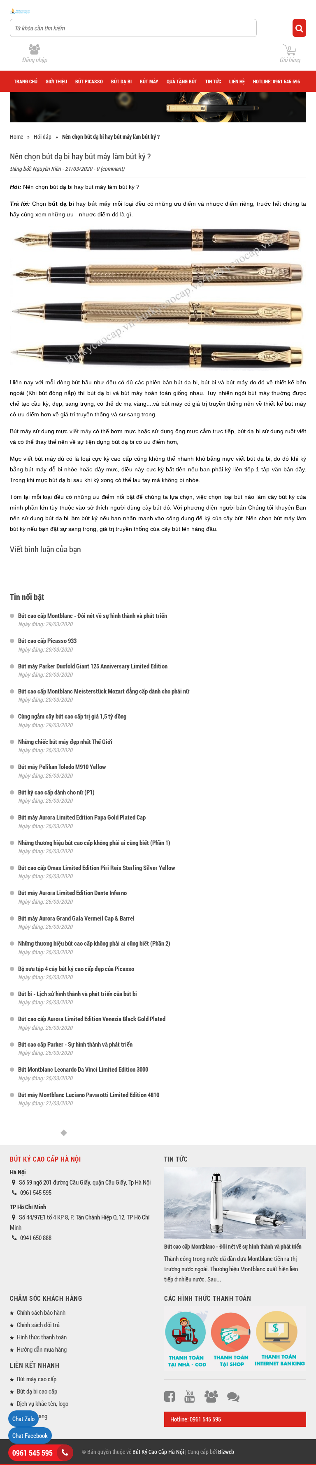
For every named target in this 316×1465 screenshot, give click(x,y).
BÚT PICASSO (89, 81)
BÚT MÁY (149, 81)
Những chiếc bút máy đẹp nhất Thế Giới (65, 741)
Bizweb (226, 1452)
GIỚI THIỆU (56, 81)
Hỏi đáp (42, 136)
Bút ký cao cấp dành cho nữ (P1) (56, 792)
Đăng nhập (34, 59)
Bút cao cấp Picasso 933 (47, 640)
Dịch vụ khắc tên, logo (42, 1403)
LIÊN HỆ (237, 81)
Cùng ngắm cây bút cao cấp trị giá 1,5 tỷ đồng (72, 716)
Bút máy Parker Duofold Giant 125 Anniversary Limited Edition (92, 666)
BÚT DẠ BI (121, 81)
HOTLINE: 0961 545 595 (276, 81)
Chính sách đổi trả (38, 1324)
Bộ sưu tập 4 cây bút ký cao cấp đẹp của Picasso (76, 968)
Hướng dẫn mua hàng (42, 1349)
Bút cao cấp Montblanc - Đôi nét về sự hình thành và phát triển (92, 615)
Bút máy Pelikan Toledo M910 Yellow (62, 766)
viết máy (80, 431)
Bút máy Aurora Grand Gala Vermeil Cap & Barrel (76, 918)
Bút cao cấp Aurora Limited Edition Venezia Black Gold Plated (91, 1019)
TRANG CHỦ (25, 81)
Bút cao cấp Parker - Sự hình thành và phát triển (75, 1044)
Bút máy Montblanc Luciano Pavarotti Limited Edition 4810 (88, 1095)
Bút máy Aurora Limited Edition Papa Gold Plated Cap (82, 817)
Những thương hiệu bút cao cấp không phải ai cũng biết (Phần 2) (94, 943)
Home (16, 136)
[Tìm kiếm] (299, 28)
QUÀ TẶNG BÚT (182, 81)
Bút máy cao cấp (36, 1379)
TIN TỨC (213, 81)
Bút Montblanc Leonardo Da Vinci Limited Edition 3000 (83, 1069)
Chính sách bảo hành (41, 1312)
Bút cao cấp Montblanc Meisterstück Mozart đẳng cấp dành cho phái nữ (103, 691)
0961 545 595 (32, 1453)
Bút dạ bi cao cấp (37, 1391)
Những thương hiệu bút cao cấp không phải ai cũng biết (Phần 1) (94, 842)
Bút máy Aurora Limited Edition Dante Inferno (72, 893)
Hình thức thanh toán (42, 1337)
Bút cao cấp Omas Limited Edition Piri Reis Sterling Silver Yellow (96, 867)
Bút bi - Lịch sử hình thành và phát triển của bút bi (77, 994)
